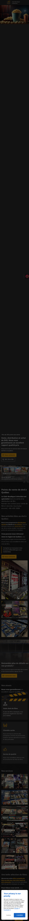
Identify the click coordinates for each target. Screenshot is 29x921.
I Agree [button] (19, 915)
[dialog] (14, 905)
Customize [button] (8, 915)
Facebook (6, 910)
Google (16, 908)
